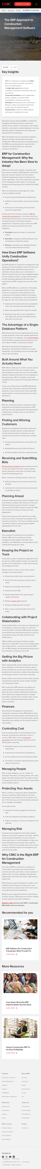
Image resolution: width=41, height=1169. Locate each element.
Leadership (25, 1081)
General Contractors (7, 1132)
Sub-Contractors (6, 1135)
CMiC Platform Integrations (9, 1097)
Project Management (8, 1081)
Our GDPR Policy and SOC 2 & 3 (11, 1162)
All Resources (6, 1106)
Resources (11, 10)
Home (4, 10)
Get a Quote (25, 1128)
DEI (23, 1097)
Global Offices (25, 1118)
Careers (24, 1093)
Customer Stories (7, 1128)
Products (4, 1114)
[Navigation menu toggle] (36, 4)
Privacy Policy (6, 1159)
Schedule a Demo (22, 4)
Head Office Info (26, 1114)
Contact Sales (25, 1106)
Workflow (4, 1085)
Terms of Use (15, 1159)
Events (4, 1118)
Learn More (10, 954)
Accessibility (25, 1162)
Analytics (4, 1089)
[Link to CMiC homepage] (7, 4)
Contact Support (26, 1110)
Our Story (24, 1078)
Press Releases (26, 1089)
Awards (24, 1085)
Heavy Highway (6, 1139)
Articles (18, 10)
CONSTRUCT (5, 1093)
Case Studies (5, 1110)
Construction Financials (8, 1078)
